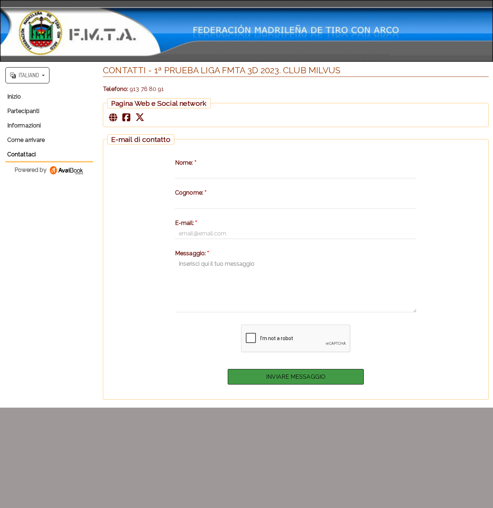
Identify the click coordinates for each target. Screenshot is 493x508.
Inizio (14, 96)
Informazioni (24, 125)
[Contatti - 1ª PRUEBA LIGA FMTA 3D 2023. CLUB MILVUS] (246, 31)
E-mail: (186, 223)
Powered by (31, 169)
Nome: (185, 162)
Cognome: (190, 192)
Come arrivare (26, 139)
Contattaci (21, 154)
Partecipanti (23, 111)
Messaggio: (192, 253)
